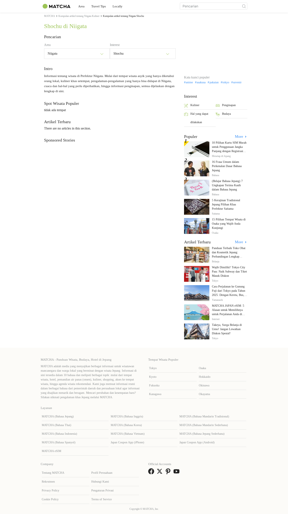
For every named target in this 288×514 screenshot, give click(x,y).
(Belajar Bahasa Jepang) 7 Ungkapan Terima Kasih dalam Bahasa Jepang (227, 185)
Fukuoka (154, 385)
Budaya (226, 113)
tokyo (225, 82)
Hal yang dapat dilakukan (199, 118)
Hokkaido (204, 376)
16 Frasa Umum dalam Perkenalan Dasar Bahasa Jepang (227, 166)
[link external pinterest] (169, 473)
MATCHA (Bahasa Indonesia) (59, 433)
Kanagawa (155, 394)
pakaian (214, 82)
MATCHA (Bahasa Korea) (126, 425)
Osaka (202, 368)
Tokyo (153, 368)
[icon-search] (244, 6)
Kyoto (152, 376)
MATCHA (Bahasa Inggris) (127, 416)
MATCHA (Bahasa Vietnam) (128, 433)
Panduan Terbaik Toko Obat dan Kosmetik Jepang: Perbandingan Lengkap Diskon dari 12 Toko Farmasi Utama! (229, 257)
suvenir (237, 82)
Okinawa (204, 385)
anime (189, 82)
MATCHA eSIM (51, 451)
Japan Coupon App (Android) (197, 442)
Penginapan (229, 105)
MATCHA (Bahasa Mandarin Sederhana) (203, 425)
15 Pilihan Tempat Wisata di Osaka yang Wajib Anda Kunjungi (229, 223)
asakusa (201, 82)
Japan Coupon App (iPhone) (127, 442)
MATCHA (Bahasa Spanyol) (58, 442)
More (239, 136)
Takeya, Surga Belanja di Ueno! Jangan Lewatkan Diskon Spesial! (227, 329)
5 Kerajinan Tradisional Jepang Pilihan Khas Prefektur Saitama (226, 204)
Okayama (204, 394)
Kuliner (194, 105)
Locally (117, 6)
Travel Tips (98, 6)
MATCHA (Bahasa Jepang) (58, 416)
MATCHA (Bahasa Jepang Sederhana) (202, 433)
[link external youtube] (177, 473)
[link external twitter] (160, 473)
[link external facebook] (152, 473)
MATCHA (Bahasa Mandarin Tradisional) (204, 416)
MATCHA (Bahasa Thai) (56, 425)
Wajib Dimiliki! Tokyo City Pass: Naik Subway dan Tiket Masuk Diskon (229, 271)
